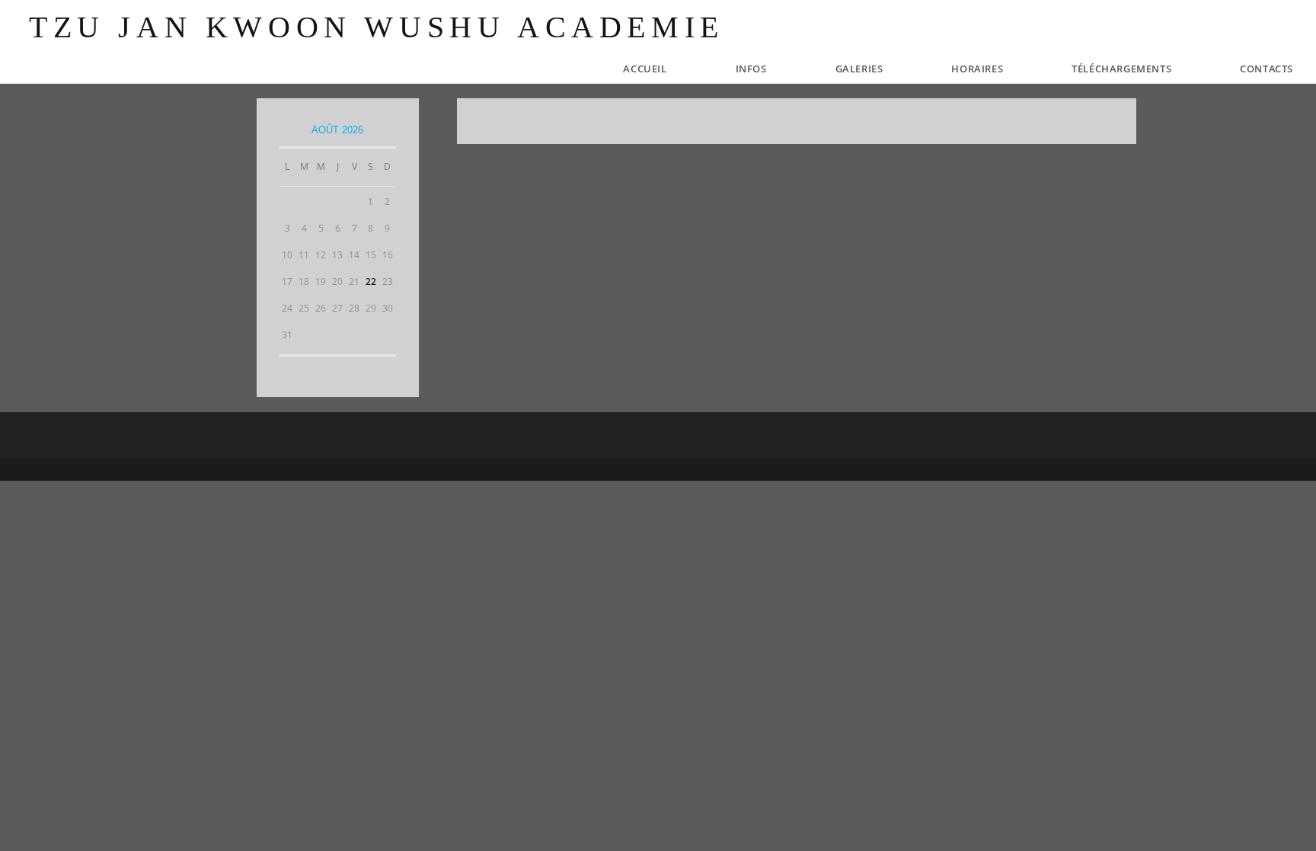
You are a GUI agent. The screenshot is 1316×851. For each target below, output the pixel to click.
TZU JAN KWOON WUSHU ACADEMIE (376, 27)
